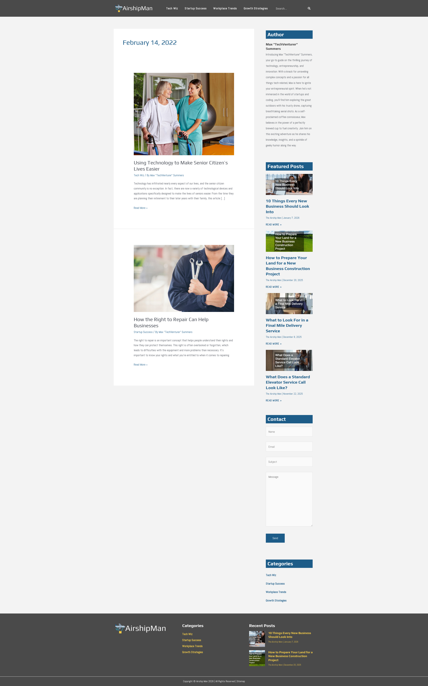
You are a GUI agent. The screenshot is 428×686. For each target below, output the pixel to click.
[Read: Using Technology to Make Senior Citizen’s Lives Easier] (184, 114)
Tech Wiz (172, 8)
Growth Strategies (256, 8)
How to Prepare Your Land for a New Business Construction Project (290, 656)
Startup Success (196, 8)
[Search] (309, 8)
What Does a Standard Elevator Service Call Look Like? (288, 382)
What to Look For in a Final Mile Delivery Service (287, 325)
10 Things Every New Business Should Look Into (287, 206)
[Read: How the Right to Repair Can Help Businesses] (184, 278)
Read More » (140, 207)
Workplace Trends (225, 8)
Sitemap (241, 681)
